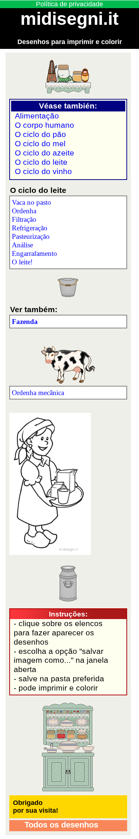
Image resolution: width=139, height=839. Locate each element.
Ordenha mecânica (38, 393)
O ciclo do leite (41, 162)
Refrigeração (29, 228)
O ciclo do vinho (43, 171)
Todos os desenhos (60, 824)
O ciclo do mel (40, 143)
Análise (22, 245)
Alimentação (37, 115)
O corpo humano (44, 125)
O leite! (22, 262)
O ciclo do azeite (44, 152)
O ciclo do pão (40, 134)
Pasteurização (31, 236)
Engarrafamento (34, 253)
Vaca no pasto (31, 202)
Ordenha (24, 211)
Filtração (24, 219)
